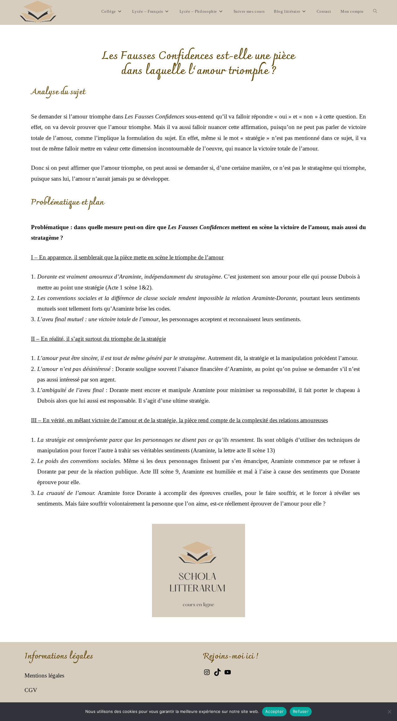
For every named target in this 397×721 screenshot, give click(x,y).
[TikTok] (217, 674)
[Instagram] (207, 674)
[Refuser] (389, 712)
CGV (31, 690)
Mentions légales (44, 675)
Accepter (274, 711)
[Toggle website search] (375, 11)
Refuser (301, 711)
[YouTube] (227, 674)
